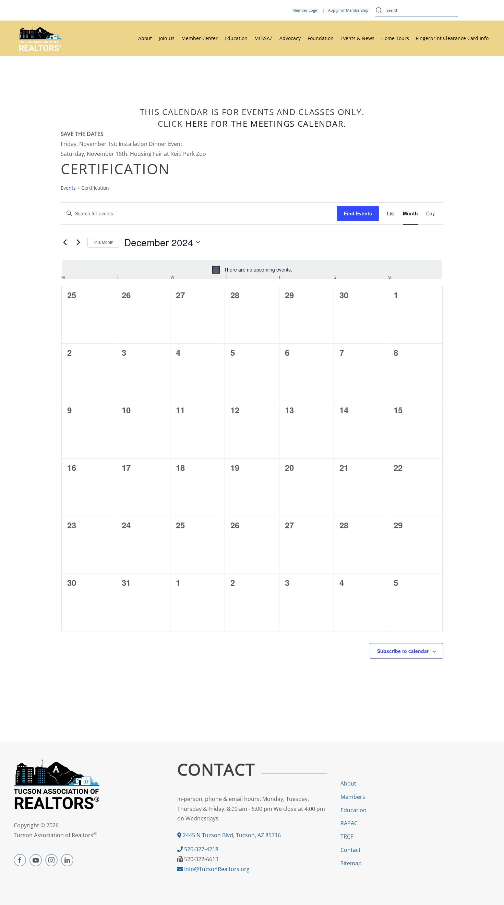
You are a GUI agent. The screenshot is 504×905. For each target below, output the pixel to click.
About (348, 783)
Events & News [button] (357, 38)
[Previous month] (65, 242)
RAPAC (349, 823)
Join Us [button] (167, 38)
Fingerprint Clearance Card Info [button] (452, 38)
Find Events (358, 213)
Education (353, 810)
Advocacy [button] (290, 38)
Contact (350, 850)
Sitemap (351, 863)
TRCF (346, 836)
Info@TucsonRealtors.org (216, 869)
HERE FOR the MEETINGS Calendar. (265, 123)
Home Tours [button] (395, 38)
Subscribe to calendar (403, 651)
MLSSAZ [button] (263, 38)
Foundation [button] (321, 38)
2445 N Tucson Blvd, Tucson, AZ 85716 (231, 835)
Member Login (305, 10)
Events (68, 188)
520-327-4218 (200, 849)
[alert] (252, 269)
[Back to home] (40, 38)
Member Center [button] (199, 38)
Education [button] (236, 38)
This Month (103, 242)
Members (352, 797)
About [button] (145, 38)
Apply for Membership (348, 10)
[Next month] (78, 242)
